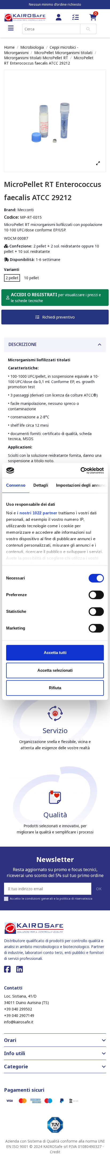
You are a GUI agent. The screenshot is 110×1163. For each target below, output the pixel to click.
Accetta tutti (55, 652)
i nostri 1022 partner (37, 513)
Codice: (11, 217)
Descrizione (23, 344)
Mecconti (25, 209)
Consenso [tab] (15, 485)
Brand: (10, 209)
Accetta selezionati (55, 670)
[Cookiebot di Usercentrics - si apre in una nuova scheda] (80, 470)
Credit (55, 1151)
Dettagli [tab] (40, 485)
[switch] (96, 595)
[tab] (55, 344)
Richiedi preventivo (58, 317)
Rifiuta (55, 687)
